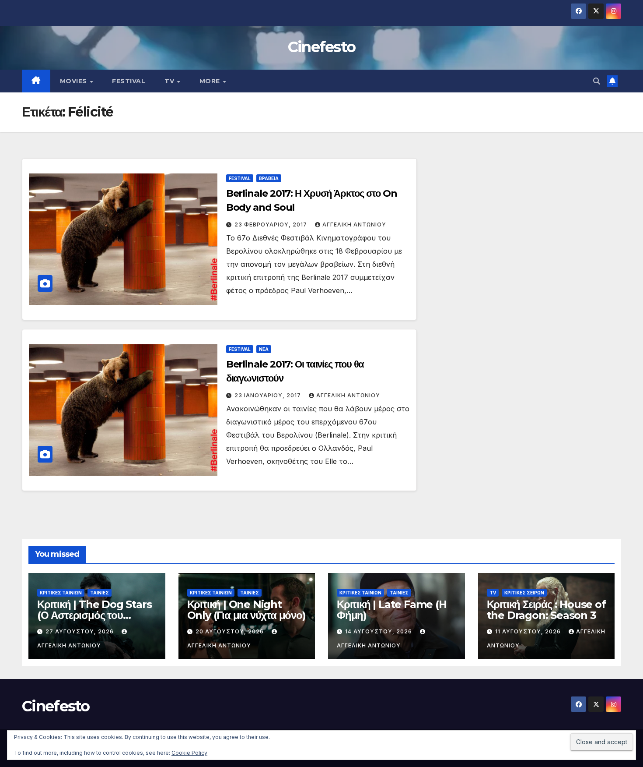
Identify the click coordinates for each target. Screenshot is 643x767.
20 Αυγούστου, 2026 (231, 631)
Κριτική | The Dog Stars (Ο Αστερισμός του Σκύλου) (94, 615)
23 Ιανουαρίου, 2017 (268, 395)
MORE (210, 81)
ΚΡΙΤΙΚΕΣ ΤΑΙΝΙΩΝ (61, 592)
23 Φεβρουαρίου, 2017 (271, 224)
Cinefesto (322, 47)
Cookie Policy (189, 752)
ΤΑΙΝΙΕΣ (99, 592)
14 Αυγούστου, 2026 (379, 631)
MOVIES (74, 81)
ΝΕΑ (264, 349)
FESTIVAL (128, 81)
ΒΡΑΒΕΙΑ (269, 178)
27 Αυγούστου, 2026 (80, 631)
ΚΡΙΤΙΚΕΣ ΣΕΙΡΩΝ (524, 592)
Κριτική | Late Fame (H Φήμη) (392, 610)
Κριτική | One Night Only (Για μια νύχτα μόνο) (246, 610)
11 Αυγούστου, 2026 (529, 631)
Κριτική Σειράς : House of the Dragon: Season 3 (546, 610)
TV (170, 81)
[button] (596, 81)
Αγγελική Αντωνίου (354, 224)
